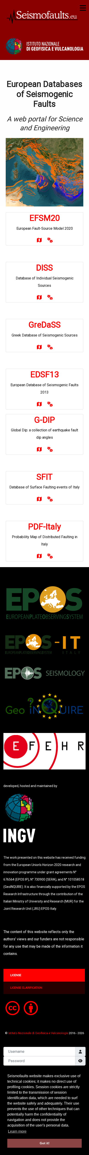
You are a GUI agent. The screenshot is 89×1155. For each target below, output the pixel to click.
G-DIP (44, 420)
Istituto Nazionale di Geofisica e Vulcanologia (38, 1033)
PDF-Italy (44, 527)
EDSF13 (44, 374)
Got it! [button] (45, 1143)
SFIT (44, 477)
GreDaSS (45, 325)
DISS (44, 268)
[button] (44, 46)
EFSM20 (44, 218)
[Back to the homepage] (43, 16)
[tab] (44, 975)
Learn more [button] (17, 1131)
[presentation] (44, 975)
